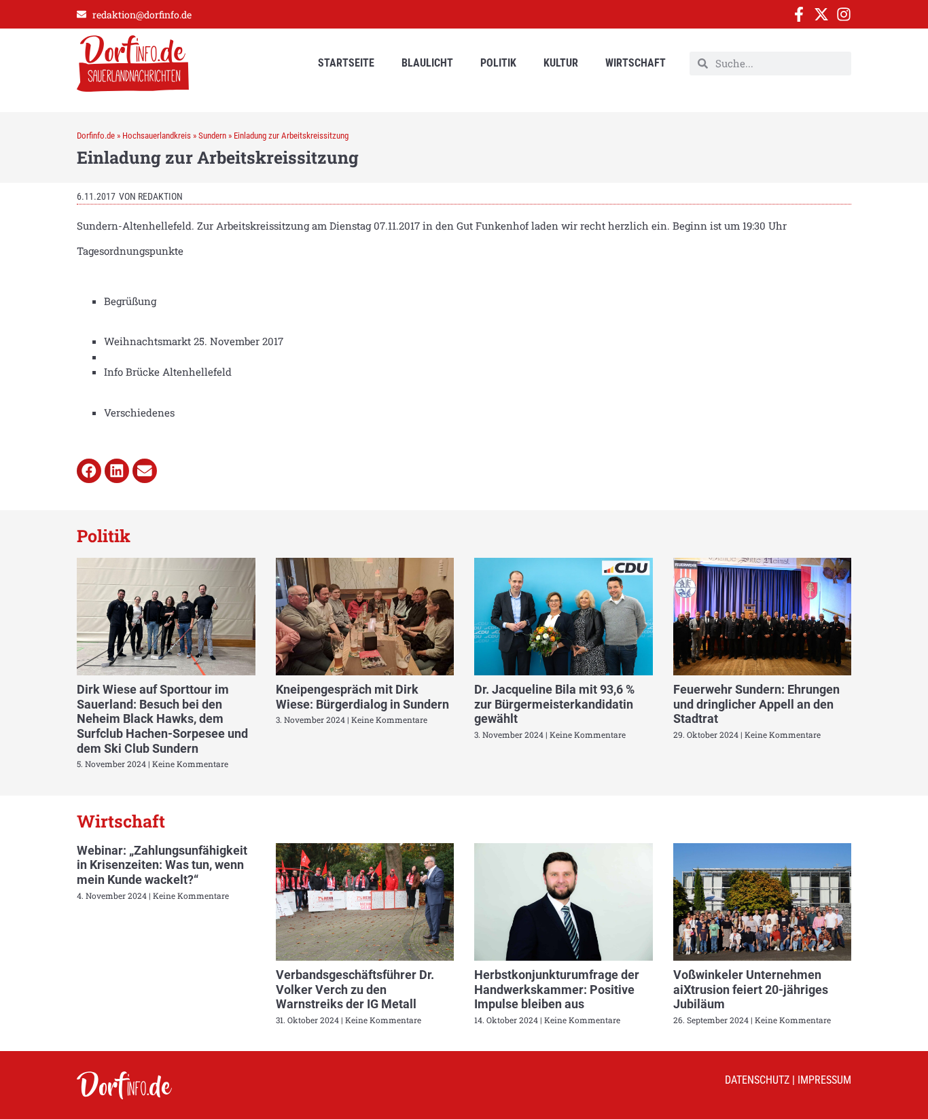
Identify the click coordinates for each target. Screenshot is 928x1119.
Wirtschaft (635, 62)
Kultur (560, 62)
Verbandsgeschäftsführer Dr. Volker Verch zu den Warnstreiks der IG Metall (355, 989)
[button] (89, 471)
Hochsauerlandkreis (156, 135)
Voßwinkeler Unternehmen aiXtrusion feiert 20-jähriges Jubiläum (750, 989)
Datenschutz (757, 1079)
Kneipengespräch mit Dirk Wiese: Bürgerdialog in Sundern (362, 696)
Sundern (212, 135)
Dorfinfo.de (96, 135)
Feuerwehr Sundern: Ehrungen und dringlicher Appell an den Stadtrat (756, 704)
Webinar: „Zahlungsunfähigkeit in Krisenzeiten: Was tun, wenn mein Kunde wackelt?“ (162, 865)
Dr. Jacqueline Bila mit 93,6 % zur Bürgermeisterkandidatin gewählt (554, 704)
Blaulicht (427, 62)
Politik (498, 62)
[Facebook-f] (798, 14)
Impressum (824, 1079)
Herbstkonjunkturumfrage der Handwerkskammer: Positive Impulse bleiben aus (556, 989)
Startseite (346, 62)
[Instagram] (843, 14)
